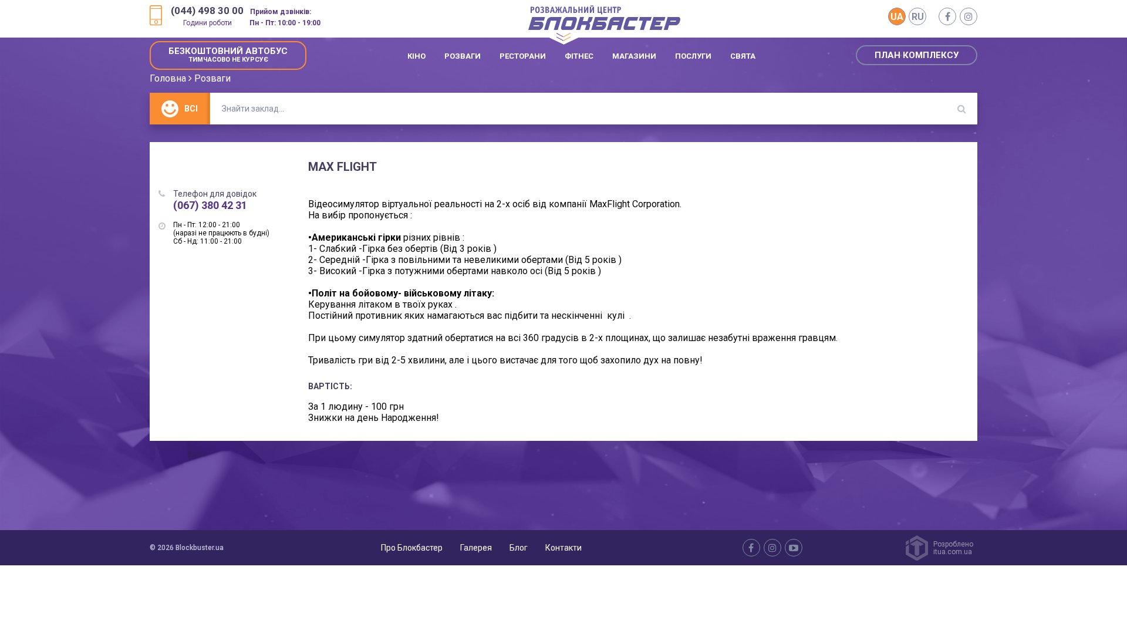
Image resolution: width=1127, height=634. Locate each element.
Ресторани (523, 56)
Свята (742, 56)
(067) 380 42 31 (210, 205)
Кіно (416, 56)
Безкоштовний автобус (228, 54)
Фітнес (579, 56)
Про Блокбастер (412, 547)
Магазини (634, 56)
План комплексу (917, 55)
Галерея (476, 547)
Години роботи (207, 23)
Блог (518, 547)
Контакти (563, 547)
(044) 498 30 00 (207, 10)
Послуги (693, 56)
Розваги (462, 56)
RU (918, 16)
